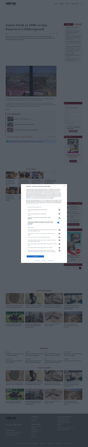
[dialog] (44, 223)
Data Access (44, 260)
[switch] (58, 209)
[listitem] (44, 207)
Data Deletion (37, 260)
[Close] (65, 186)
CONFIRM (35, 256)
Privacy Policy (50, 260)
